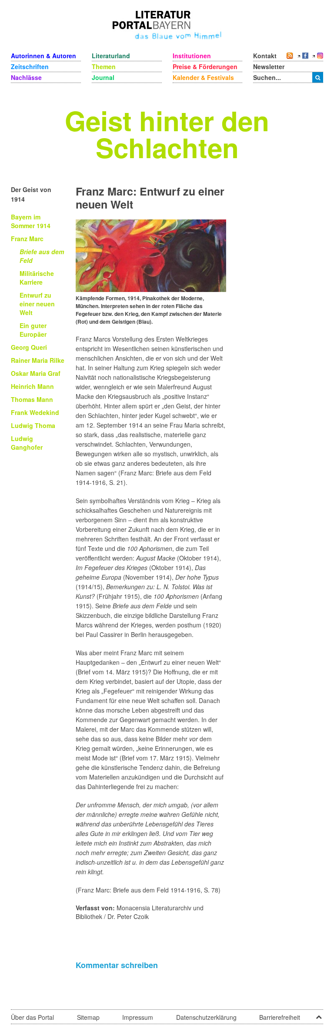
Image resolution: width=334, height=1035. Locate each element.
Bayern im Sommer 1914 (30, 221)
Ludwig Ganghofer (27, 442)
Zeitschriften (30, 66)
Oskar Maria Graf (35, 373)
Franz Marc (27, 238)
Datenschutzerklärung (206, 1017)
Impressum (137, 1017)
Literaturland (111, 55)
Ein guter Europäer (33, 329)
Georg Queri (29, 347)
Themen (104, 66)
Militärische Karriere (37, 277)
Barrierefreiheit (279, 1017)
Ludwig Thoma (33, 425)
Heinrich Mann (32, 386)
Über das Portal (32, 1017)
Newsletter (268, 66)
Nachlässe (26, 77)
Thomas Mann (32, 399)
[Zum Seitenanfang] (318, 1014)
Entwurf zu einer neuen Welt (37, 304)
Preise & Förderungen (205, 66)
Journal (103, 77)
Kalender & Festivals (203, 77)
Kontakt (265, 55)
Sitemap (88, 1017)
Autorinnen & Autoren (43, 55)
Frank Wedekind (35, 412)
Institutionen (192, 55)
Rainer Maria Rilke (37, 360)
